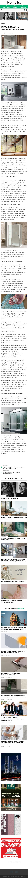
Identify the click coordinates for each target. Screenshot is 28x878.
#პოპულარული (6, 7)
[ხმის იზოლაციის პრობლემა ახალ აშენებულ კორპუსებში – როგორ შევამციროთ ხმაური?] (14, 618)
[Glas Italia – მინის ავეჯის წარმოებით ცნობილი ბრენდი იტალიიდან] (14, 508)
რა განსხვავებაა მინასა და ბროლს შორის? (13, 581)
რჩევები (2, 579)
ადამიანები (3, 496)
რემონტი (21, 608)
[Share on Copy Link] (7, 462)
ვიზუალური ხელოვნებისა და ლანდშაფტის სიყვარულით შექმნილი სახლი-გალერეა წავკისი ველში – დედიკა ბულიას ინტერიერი (13, 560)
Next (27, 16)
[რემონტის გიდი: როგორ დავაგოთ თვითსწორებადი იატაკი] (14, 664)
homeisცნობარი (4, 536)
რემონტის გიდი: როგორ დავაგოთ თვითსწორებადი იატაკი (10, 674)
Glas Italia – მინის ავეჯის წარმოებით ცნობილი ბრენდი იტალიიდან (14, 518)
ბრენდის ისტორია (4, 515)
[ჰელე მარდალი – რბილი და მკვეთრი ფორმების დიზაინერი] (14, 591)
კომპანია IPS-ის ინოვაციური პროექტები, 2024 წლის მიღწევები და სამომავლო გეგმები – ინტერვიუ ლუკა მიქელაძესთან (14, 651)
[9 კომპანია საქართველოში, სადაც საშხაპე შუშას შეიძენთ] (14, 529)
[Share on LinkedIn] (4, 462)
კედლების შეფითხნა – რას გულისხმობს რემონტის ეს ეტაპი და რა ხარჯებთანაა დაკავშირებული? (12, 742)
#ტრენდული (23, 7)
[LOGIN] (26, 9)
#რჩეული (15, 7)
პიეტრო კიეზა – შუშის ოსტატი (9, 498)
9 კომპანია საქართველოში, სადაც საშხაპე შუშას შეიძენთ (13, 539)
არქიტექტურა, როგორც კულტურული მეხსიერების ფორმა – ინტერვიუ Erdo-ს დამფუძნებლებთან (7, 18)
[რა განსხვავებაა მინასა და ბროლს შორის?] (14, 572)
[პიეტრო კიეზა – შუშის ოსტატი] (14, 489)
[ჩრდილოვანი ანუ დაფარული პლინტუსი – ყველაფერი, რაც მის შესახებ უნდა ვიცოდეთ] (14, 686)
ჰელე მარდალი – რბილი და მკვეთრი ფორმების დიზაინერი (11, 601)
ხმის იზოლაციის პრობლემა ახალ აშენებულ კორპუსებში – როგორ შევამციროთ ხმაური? (13, 628)
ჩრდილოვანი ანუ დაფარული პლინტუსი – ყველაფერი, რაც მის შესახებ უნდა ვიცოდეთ (13, 696)
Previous (0, 16)
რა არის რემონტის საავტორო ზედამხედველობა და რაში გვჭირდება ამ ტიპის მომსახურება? (12, 719)
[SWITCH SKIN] (24, 9)
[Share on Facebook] (2, 462)
